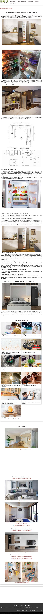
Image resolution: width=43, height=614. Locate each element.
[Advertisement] (21, 463)
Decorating (30, 1)
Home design (13, 1)
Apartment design (22, 1)
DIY (10, 3)
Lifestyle (37, 1)
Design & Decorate (4, 8)
